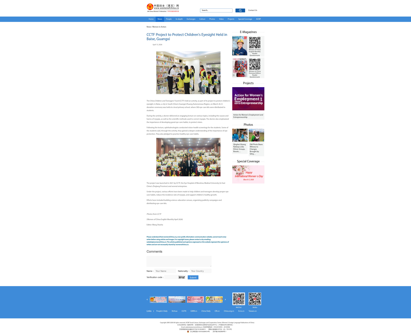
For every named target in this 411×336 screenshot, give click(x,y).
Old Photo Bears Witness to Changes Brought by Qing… (256, 149)
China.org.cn (229, 311)
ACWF (258, 19)
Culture (202, 19)
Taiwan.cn (253, 311)
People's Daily (161, 311)
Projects (231, 19)
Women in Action (159, 27)
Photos (212, 19)
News (160, 19)
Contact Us (252, 10)
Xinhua (174, 311)
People (169, 19)
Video (221, 19)
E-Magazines (248, 32)
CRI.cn (217, 311)
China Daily (205, 311)
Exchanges (191, 19)
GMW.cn (194, 311)
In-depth (179, 19)
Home (151, 19)
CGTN (184, 311)
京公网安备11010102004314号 (200, 331)
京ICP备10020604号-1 (219, 331)
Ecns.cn (241, 311)
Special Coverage (245, 19)
